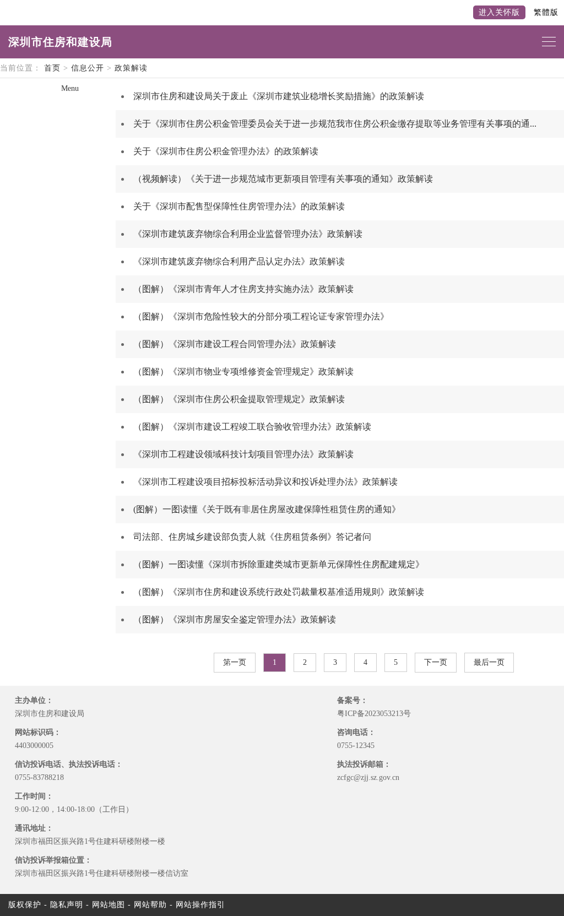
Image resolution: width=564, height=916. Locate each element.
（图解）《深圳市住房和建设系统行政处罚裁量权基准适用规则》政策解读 (278, 592)
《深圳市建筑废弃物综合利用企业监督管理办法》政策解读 (247, 234)
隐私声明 (66, 905)
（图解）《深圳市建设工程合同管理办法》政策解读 (234, 344)
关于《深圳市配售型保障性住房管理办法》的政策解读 (239, 206)
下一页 (435, 662)
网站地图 (108, 905)
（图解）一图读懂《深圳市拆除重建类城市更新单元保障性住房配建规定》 (278, 564)
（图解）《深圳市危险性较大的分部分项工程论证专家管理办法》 (261, 316)
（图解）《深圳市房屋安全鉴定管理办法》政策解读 (234, 619)
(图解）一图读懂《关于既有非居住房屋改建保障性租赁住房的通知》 (266, 509)
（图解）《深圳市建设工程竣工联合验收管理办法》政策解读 (252, 426)
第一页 (234, 662)
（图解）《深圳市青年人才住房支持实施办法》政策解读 (243, 289)
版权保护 (24, 905)
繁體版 (546, 12)
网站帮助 (150, 905)
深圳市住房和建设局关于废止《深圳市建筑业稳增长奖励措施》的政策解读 (278, 96)
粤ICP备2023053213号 (374, 713)
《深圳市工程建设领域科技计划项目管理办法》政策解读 (243, 454)
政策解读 (131, 68)
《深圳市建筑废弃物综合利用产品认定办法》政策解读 (239, 261)
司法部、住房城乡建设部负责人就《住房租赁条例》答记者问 (252, 536)
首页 (52, 68)
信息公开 (87, 68)
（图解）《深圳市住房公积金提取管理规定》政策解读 (239, 399)
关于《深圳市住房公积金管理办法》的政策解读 (225, 151)
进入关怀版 (499, 12)
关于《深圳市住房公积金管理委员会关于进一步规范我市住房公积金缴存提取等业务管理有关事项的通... (334, 123)
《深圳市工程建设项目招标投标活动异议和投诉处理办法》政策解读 (265, 481)
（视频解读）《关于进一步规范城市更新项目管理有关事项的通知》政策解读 (283, 178)
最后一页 (489, 662)
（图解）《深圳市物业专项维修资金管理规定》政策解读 (243, 371)
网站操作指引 (200, 905)
